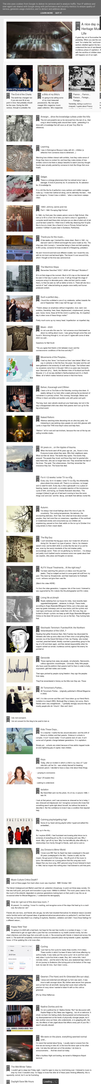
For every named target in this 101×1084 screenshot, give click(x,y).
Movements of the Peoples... (54, 357)
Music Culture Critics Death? (24, 879)
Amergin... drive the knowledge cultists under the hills (65, 116)
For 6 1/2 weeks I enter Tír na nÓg (56, 477)
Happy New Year (19, 926)
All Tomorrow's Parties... (52, 687)
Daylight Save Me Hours (22, 1081)
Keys (43, 759)
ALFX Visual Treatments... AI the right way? (61, 567)
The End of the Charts (21, 94)
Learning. (45, 146)
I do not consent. (18, 717)
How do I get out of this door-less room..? (30, 901)
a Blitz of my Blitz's (51, 94)
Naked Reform (47, 417)
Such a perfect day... (50, 296)
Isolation (45, 789)
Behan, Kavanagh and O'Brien (55, 387)
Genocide (45, 657)
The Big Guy (46, 537)
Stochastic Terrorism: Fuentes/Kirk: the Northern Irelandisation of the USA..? (63, 629)
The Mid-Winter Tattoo (21, 1066)
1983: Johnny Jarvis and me (54, 206)
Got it (58, 13)
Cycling (44, 946)
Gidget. (44, 176)
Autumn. (44, 507)
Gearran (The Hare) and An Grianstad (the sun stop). (65, 976)
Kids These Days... (49, 729)
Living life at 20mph (50, 597)
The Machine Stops (50, 266)
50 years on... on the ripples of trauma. (58, 447)
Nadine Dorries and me (51, 1006)
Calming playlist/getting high (54, 819)
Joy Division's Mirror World (53, 849)
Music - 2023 (47, 327)
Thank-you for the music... (52, 236)
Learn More (46, 13)
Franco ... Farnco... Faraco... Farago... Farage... (81, 97)
